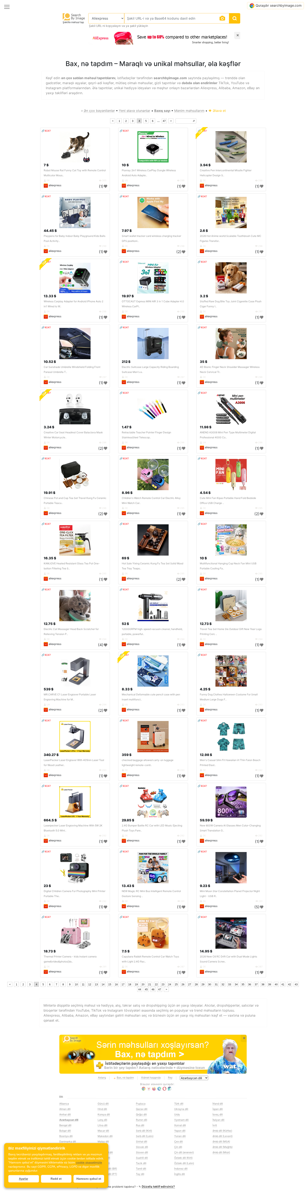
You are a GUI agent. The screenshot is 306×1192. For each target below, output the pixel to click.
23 (163, 984)
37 (256, 984)
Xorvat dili (180, 1125)
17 (123, 984)
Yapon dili (179, 1130)
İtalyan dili (218, 1119)
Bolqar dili (65, 1130)
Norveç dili (104, 1157)
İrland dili (218, 1103)
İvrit (215, 1125)
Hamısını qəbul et (88, 1178)
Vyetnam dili (181, 1119)
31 (216, 984)
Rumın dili (141, 1119)
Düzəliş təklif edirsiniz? (158, 1186)
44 (139, 989)
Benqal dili (65, 1125)
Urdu (177, 1114)
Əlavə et (219, 111)
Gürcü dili (103, 1103)
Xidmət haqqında (151, 1077)
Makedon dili (105, 1136)
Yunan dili (180, 1136)
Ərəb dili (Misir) (221, 1152)
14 (103, 984)
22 (156, 984)
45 (146, 989)
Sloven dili (142, 1152)
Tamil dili (141, 1168)
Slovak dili (142, 1146)
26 (183, 984)
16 (116, 984)
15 (109, 984)
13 (96, 984)
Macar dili (103, 1130)
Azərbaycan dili (68, 1119)
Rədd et (56, 1178)
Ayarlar (23, 1178)
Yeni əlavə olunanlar (134, 111)
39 (269, 984)
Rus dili (140, 1125)
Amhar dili (65, 1114)
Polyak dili (104, 1163)
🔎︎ (194, 121)
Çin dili (178, 1146)
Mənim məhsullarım (189, 111)
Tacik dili (141, 1163)
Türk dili (178, 1103)
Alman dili (65, 1109)
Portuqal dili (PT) (107, 1174)
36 (249, 984)
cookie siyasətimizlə (89, 1162)
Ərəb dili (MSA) (221, 1141)
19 (136, 984)
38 (262, 984)
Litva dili (102, 1125)
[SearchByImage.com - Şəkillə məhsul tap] (74, 16)
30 (209, 984)
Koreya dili (104, 1114)
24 (169, 984)
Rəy (170, 1077)
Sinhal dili (141, 1141)
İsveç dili (218, 1114)
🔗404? (46, 130)
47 (164, 121)
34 (236, 984)
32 (222, 984)
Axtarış (102, 1077)
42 (289, 984)
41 (282, 984)
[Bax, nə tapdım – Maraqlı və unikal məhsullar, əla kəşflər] (153, 1054)
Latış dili (102, 1119)
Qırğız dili (141, 1114)
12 (89, 984)
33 (229, 984)
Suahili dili (142, 1157)
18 (129, 984)
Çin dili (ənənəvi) (184, 1152)
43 (296, 984)
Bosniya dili (66, 1136)
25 (176, 984)
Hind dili (102, 1109)
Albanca (64, 1103)
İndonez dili (181, 1168)
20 (143, 984)
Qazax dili (141, 1109)
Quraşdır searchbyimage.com (279, 5)
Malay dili (103, 1141)
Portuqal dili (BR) (107, 1168)
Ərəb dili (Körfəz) (222, 1130)
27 (189, 984)
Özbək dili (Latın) (184, 1163)
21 (149, 984)
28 (196, 984)
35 (242, 984)
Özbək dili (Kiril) (183, 1157)
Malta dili (103, 1146)
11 (83, 984)
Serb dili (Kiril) (144, 1130)
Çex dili (178, 1141)
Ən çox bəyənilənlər (99, 111)
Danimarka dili (67, 1141)
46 (153, 989)
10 (76, 984)
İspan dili (218, 1109)
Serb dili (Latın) (144, 1136)
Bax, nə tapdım (125, 1077)
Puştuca (141, 1103)
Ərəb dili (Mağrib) (223, 1146)
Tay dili (140, 1174)
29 (203, 984)
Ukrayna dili (181, 1109)
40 (276, 984)
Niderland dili (105, 1152)
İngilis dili (179, 1174)
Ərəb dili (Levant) (223, 1136)
